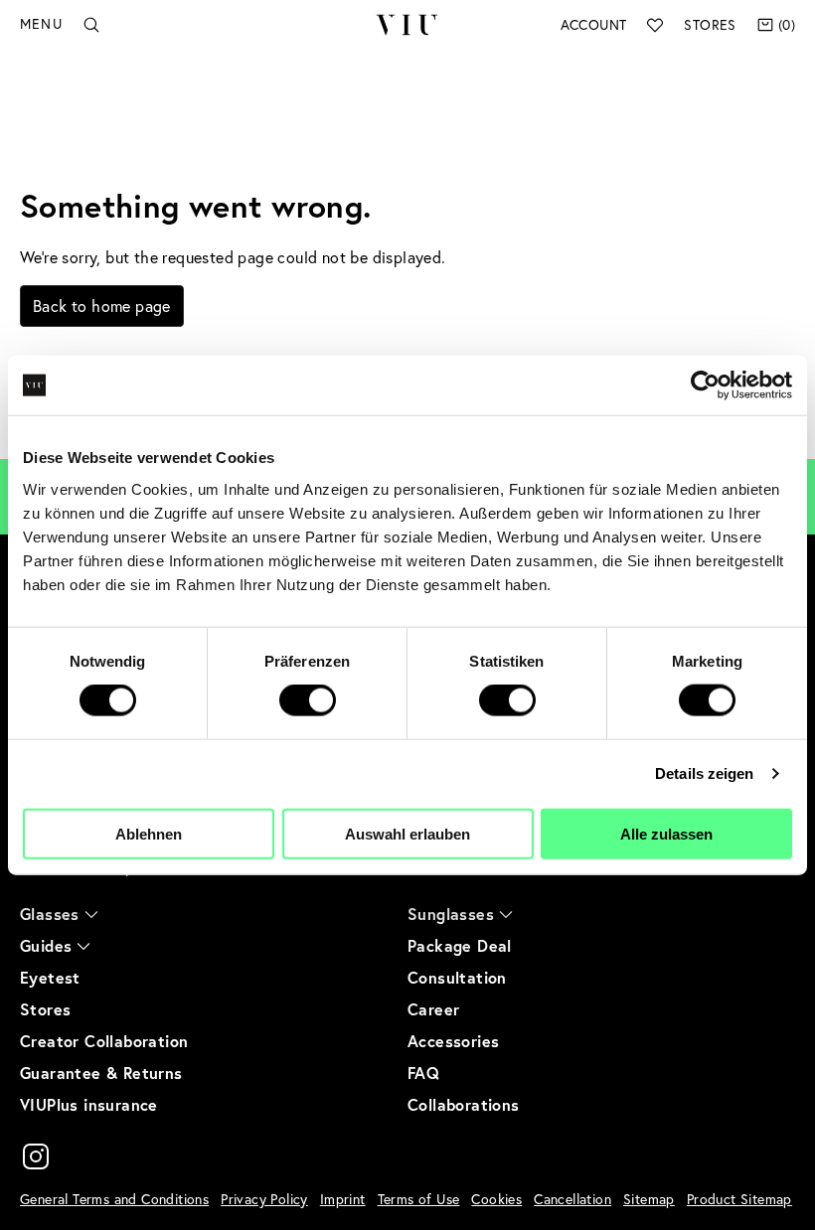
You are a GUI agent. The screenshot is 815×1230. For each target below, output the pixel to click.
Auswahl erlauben (407, 833)
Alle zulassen (666, 833)
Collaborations (464, 1104)
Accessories (453, 1040)
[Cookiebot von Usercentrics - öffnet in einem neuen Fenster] (705, 385)
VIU (407, 25)
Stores (709, 25)
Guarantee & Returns (101, 1072)
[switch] (307, 700)
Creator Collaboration (104, 1040)
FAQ (423, 1072)
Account (594, 25)
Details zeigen (704, 773)
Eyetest (50, 977)
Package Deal (460, 945)
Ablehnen (148, 833)
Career (433, 1009)
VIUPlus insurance (89, 1104)
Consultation (457, 977)
